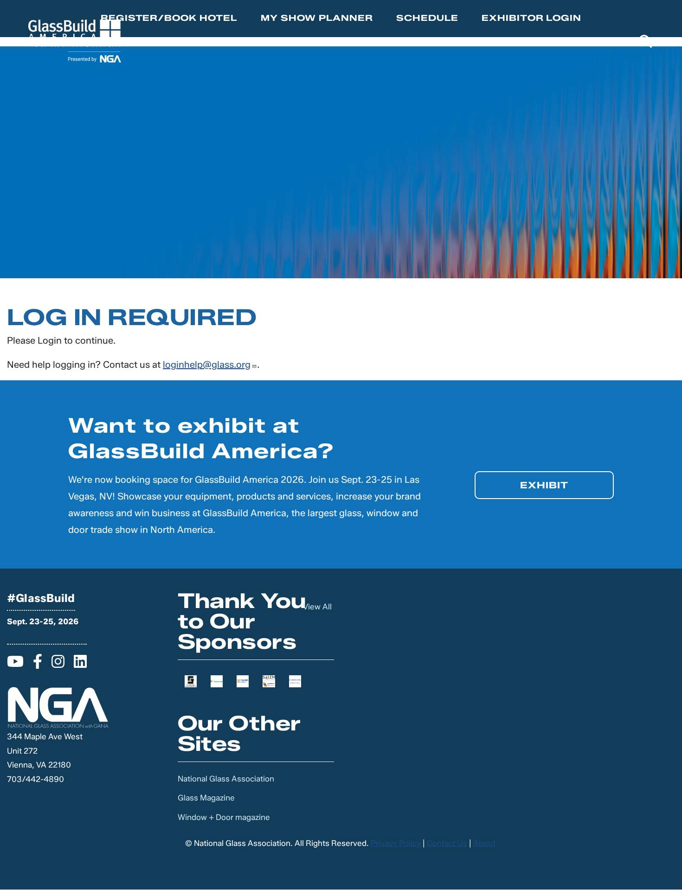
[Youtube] (15, 664)
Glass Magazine (206, 797)
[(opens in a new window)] (191, 680)
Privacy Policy (396, 843)
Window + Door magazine (224, 817)
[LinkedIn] (80, 664)
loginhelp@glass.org (207, 364)
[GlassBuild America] (74, 41)
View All (317, 606)
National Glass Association (226, 778)
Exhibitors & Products (554, 41)
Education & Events (417, 41)
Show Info (309, 41)
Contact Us (447, 843)
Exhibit (544, 485)
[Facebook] (37, 664)
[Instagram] (57, 664)
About (484, 843)
